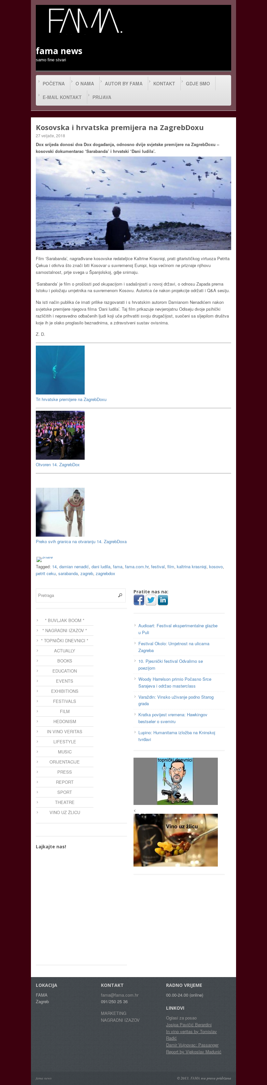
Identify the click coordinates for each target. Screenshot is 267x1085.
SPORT (64, 792)
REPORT (65, 782)
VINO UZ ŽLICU (64, 812)
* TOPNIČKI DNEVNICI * (64, 640)
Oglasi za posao (181, 1018)
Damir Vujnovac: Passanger (192, 1045)
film (170, 566)
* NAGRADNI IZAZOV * (64, 630)
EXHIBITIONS (64, 691)
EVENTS (64, 681)
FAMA (195, 1078)
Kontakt (164, 83)
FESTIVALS (64, 701)
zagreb (86, 573)
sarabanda (68, 573)
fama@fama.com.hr (119, 995)
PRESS (64, 772)
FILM (65, 711)
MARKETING (113, 1013)
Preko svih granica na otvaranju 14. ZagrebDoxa (81, 541)
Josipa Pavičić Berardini (189, 1024)
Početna (54, 83)
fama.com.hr (136, 566)
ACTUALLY (64, 650)
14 (54, 566)
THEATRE (65, 802)
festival (158, 566)
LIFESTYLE (64, 741)
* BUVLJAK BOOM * (64, 620)
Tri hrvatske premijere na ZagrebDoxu (71, 399)
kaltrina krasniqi (191, 566)
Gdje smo (198, 83)
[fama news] (85, 21)
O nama (85, 83)
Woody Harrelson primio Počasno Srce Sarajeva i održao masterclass (174, 682)
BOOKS (64, 661)
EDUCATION (64, 671)
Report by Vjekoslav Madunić (193, 1051)
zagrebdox (105, 573)
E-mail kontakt (62, 97)
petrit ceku (46, 573)
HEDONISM (64, 721)
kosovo (216, 566)
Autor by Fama (124, 83)
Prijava (101, 97)
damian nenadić (74, 566)
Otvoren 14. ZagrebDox (58, 464)
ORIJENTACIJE (64, 762)
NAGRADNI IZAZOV (120, 1020)
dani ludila (100, 566)
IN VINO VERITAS (64, 731)
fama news (43, 1078)
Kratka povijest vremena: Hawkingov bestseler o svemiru (172, 717)
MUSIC (65, 752)
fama (117, 566)
